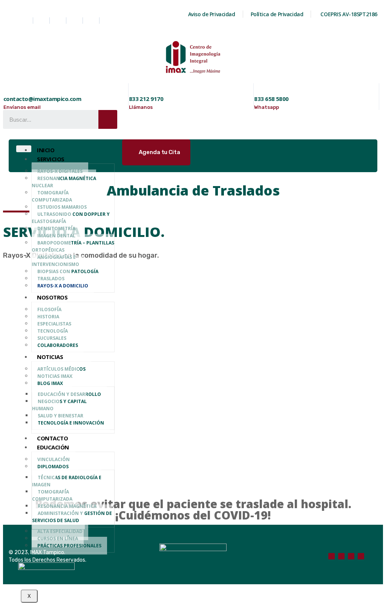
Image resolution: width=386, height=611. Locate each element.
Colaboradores (57, 345)
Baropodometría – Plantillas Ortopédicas (73, 246)
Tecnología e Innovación (71, 423)
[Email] (361, 556)
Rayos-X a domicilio (62, 286)
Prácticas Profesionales (69, 545)
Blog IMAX (50, 383)
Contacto (52, 438)
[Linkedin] (42, 20)
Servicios (50, 159)
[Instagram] (58, 20)
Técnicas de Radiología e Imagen (66, 481)
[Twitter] (75, 20)
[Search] (107, 119)
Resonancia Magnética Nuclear (64, 182)
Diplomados (53, 466)
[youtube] (92, 20)
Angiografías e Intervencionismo (55, 260)
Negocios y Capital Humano (59, 405)
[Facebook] (25, 20)
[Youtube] (351, 556)
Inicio (45, 150)
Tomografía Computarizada (52, 196)
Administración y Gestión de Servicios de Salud (72, 517)
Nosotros (52, 297)
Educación (53, 447)
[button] (156, 152)
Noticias (50, 356)
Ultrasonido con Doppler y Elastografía (71, 218)
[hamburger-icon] (23, 148)
